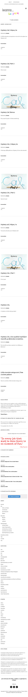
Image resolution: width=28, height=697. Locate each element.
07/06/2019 (3, 320)
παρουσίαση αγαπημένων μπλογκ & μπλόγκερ (11, 579)
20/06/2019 (3, 127)
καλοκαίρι (3, 636)
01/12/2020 (3, 480)
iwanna (7, 33)
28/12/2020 (3, 475)
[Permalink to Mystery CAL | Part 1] (14, 270)
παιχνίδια (3, 608)
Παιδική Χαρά (4, 523)
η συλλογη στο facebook (7, 449)
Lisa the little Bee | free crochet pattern (9, 471)
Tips (1, 536)
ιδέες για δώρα (5, 507)
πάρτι (2, 580)
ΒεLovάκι (3, 515)
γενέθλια (3, 606)
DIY (1, 506)
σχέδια (3, 519)
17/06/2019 (3, 159)
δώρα (2, 564)
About (10, 2)
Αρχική (2, 504)
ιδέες (2, 615)
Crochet (2, 391)
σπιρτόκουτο (3, 625)
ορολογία (3, 630)
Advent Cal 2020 (4, 486)
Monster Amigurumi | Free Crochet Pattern (17, 433)
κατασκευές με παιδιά (7, 529)
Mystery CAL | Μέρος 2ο (9, 144)
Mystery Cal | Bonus (8, 112)
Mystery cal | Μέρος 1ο (9, 224)
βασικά (3, 517)
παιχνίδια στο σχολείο (7, 530)
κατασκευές (4, 509)
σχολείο (2, 610)
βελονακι (3, 626)
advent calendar (4, 623)
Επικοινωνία (16, 2)
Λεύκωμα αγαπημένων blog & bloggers (14, 4)
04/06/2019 (3, 390)
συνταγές (3, 637)
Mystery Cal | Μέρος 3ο (9, 30)
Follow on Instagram (15, 496)
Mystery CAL (5, 305)
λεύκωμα (3, 643)
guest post (3, 641)
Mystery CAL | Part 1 (8, 273)
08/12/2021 (3, 465)
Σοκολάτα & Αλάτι (4, 535)
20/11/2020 (3, 485)
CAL (1, 48)
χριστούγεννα (4, 590)
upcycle (2, 621)
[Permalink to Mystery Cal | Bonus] (14, 109)
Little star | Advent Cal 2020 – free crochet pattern (11, 481)
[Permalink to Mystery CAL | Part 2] (14, 189)
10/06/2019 (3, 240)
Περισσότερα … (4, 414)
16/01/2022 (3, 460)
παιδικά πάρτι (5, 525)
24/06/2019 (3, 47)
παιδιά (2, 604)
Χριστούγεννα (5, 511)
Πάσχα (3, 513)
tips (1, 639)
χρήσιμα (4, 521)
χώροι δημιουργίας (6, 527)
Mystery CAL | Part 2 (8, 192)
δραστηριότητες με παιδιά (7, 532)
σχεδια (2, 628)
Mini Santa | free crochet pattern (7, 466)
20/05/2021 (3, 470)
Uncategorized (4, 556)
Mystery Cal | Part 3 (7, 64)
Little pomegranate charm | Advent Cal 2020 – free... (12, 476)
